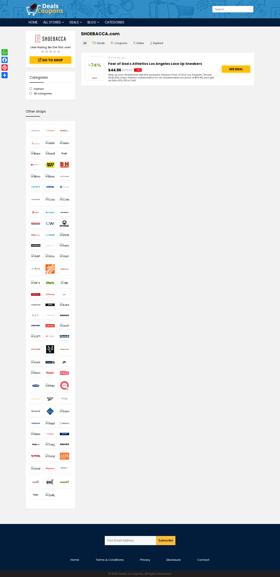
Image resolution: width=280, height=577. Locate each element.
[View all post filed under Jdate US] (64, 294)
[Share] (4, 75)
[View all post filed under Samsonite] (64, 411)
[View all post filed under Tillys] (64, 444)
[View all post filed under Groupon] (50, 255)
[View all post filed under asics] (64, 142)
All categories (43, 93)
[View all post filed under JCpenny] (50, 294)
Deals (74, 22)
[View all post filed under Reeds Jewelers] (64, 399)
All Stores (52, 22)
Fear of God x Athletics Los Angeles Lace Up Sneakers (155, 63)
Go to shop (52, 60)
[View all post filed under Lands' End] (36, 325)
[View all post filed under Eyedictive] (50, 245)
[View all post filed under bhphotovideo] (64, 165)
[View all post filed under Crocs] (64, 223)
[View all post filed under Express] (36, 245)
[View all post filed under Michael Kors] (64, 349)
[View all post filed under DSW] (64, 234)
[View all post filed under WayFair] (36, 481)
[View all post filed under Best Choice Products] (36, 165)
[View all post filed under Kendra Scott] (50, 315)
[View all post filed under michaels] (36, 362)
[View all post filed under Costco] (36, 223)
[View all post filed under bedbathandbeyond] (50, 153)
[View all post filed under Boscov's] (50, 176)
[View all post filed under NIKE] (64, 362)
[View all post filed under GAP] (36, 255)
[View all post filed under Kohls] (64, 315)
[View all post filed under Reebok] (50, 399)
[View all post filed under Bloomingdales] (36, 176)
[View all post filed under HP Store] (36, 282)
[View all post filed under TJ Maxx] (36, 456)
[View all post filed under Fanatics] (64, 245)
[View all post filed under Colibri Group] (36, 212)
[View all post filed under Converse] (64, 212)
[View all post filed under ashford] (36, 142)
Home (33, 22)
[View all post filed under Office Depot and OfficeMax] (50, 372)
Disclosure (173, 560)
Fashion (39, 89)
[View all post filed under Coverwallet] (50, 223)
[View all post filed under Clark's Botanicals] (64, 186)
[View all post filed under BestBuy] (50, 165)
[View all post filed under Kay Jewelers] (36, 315)
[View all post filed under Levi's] (64, 325)
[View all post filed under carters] (36, 186)
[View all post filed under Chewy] (50, 186)
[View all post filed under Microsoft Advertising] (50, 362)
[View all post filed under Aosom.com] (64, 130)
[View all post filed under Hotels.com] (64, 269)
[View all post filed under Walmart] (64, 468)
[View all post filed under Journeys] (50, 304)
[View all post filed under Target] (50, 444)
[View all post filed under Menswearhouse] (50, 349)
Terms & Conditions (110, 560)
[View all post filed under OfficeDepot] (64, 372)
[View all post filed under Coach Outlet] (50, 199)
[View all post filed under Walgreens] (50, 468)
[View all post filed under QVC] (64, 385)
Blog (91, 22)
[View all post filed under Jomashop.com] (36, 304)
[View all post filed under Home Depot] (50, 269)
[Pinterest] (4, 67)
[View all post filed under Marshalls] (64, 336)
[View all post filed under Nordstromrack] (36, 372)
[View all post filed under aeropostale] (36, 130)
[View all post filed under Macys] (50, 336)
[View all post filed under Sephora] (50, 423)
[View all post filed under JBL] (64, 282)
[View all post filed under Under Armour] (36, 468)
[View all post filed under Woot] (50, 481)
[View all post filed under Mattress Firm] (36, 349)
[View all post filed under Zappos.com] (36, 494)
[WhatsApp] (4, 52)
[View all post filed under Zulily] (50, 494)
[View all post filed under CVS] (36, 234)
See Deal (236, 69)
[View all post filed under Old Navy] (36, 385)
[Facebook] (4, 60)
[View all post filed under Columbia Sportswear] (50, 212)
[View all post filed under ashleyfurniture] (50, 142)
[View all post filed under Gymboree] (64, 255)
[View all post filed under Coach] (36, 199)
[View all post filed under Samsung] (36, 423)
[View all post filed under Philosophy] (50, 385)
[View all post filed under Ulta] (64, 456)
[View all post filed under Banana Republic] (36, 153)
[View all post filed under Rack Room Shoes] (36, 399)
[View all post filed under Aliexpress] (50, 130)
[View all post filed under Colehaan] (64, 199)
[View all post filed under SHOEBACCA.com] (64, 423)
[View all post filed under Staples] (50, 433)
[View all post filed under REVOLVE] (36, 411)
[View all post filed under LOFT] (36, 336)
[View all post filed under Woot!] (64, 481)
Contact (203, 560)
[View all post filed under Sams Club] (50, 411)
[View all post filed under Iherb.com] (50, 282)
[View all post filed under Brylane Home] (64, 176)
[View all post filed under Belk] (64, 153)
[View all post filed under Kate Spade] (64, 304)
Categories (114, 22)
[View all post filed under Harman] (36, 269)
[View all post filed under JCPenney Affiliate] (36, 294)
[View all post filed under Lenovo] (50, 325)
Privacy (145, 560)
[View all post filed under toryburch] (50, 456)
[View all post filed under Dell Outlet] (50, 234)
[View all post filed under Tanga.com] (36, 444)
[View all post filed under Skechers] (36, 433)
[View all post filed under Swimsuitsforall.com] (64, 433)
